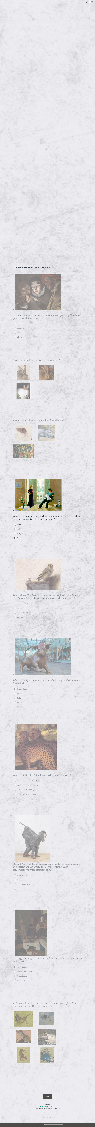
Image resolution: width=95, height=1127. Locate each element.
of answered (37, 1125)
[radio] (14, 524)
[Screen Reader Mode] (90, 2)
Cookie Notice (50, 1117)
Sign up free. (57, 1108)
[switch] (93, 2)
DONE (48, 1096)
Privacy (43, 1117)
